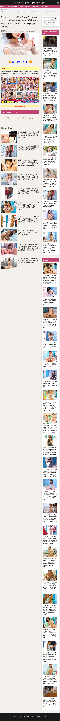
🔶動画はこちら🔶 (20, 61)
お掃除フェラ (7, 31)
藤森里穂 (33, 31)
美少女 (45, 22)
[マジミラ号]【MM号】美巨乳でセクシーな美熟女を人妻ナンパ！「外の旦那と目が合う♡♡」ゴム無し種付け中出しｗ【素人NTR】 (50, 97)
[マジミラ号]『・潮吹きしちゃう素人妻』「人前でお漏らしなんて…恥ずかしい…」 (50, 364)
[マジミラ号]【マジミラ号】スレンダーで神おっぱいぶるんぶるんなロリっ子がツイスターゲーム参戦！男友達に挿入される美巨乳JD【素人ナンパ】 (50, 406)
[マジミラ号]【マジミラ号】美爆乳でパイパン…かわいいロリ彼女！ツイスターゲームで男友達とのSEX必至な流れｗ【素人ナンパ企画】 (50, 429)
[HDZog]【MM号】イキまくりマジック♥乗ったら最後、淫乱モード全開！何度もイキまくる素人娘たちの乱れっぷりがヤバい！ (49, 183)
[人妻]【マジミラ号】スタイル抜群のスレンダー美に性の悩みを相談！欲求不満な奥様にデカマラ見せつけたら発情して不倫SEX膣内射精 (50, 473)
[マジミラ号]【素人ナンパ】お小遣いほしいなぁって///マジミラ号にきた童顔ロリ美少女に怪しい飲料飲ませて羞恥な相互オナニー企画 (28, 176)
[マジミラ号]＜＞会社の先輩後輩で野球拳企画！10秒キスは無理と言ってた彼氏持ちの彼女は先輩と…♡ (28, 147)
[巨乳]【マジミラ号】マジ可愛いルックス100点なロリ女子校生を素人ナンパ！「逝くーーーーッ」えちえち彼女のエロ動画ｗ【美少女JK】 (28, 162)
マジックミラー (14, 31)
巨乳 (28, 31)
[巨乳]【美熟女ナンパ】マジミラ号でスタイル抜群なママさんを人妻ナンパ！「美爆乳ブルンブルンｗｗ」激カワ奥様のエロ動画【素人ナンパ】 (50, 586)
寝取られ (19, 31)
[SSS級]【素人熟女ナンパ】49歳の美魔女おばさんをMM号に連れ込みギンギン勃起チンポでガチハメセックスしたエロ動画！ (50, 52)
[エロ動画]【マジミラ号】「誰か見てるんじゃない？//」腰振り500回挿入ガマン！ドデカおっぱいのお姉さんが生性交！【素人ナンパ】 (50, 495)
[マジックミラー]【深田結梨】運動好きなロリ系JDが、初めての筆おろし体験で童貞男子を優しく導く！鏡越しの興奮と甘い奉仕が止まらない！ (28, 247)
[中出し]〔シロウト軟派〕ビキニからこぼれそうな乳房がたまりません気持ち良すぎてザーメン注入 (50, 345)
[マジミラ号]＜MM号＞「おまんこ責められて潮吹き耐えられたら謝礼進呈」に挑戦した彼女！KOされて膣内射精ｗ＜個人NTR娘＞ (28, 190)
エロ (3, 31)
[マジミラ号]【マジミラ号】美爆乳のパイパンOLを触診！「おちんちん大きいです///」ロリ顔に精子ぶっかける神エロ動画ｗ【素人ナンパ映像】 (50, 610)
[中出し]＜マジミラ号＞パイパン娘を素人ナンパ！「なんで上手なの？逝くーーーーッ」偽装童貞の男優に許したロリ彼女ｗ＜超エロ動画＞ (50, 323)
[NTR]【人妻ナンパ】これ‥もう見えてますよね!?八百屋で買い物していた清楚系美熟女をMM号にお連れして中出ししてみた (50, 225)
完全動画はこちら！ (20, 106)
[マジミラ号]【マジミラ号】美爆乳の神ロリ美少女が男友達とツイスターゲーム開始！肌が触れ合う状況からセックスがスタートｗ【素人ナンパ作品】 (50, 279)
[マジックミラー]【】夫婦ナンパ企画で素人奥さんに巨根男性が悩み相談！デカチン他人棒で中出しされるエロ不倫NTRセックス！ (50, 161)
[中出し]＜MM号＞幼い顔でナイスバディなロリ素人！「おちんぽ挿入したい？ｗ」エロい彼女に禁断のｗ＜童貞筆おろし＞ (50, 139)
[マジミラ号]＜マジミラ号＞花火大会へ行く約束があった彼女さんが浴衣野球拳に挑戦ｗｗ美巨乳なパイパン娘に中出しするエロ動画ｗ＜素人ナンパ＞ (28, 219)
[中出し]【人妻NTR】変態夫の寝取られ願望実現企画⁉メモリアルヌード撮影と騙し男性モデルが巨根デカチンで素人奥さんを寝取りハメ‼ (50, 518)
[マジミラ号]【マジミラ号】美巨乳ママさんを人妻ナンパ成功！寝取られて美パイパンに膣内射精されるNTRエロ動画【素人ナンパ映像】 (50, 563)
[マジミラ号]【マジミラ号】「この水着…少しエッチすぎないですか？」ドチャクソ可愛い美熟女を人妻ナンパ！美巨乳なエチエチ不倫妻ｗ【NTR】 (28, 205)
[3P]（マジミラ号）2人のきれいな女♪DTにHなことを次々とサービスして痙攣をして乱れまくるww (28, 232)
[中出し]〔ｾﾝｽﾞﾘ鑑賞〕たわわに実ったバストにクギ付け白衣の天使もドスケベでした (49, 301)
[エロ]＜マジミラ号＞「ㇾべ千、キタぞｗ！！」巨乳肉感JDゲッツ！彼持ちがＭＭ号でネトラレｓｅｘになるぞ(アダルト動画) (28, 11)
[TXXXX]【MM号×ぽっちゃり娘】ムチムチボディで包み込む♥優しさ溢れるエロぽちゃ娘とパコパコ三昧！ (50, 118)
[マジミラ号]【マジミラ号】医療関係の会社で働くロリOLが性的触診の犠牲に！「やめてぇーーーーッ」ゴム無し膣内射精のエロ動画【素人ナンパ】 (50, 657)
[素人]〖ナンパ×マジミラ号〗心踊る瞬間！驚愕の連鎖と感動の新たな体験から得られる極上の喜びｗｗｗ (28, 260)
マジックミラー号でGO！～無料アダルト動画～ (30, 3)
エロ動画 (9, 9)
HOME (3, 9)
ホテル (53, 22)
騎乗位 (49, 22)
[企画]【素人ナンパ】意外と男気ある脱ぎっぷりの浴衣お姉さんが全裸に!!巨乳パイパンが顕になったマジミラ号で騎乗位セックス (50, 540)
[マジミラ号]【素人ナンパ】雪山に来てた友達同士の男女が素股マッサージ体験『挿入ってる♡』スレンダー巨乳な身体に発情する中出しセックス (50, 248)
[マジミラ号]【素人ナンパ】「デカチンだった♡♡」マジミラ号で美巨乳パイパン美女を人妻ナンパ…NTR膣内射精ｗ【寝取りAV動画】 (50, 680)
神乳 (30, 31)
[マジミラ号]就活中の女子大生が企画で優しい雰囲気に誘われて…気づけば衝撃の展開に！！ (50, 384)
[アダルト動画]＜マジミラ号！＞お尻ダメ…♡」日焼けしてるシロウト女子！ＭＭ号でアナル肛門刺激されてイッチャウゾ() (28, 134)
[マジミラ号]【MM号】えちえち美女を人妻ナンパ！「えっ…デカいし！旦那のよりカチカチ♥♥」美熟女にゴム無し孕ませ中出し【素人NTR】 (50, 74)
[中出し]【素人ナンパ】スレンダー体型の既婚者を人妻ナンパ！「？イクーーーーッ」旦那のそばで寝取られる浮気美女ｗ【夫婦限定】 (50, 451)
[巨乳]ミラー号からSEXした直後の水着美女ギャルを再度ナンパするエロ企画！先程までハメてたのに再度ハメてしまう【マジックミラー (50, 702)
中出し (52, 24)
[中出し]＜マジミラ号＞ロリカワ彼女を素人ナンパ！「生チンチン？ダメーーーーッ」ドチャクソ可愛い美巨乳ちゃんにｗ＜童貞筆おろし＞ (50, 633)
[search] (55, 19)
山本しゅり (24, 31)
